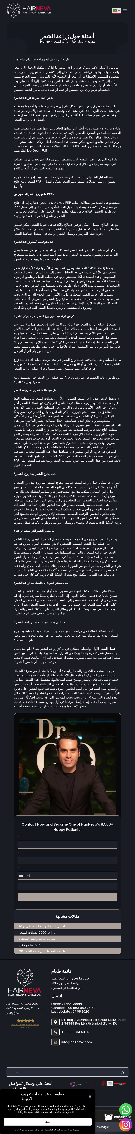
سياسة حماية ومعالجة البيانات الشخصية (62, 1129)
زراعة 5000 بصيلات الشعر (37, 932)
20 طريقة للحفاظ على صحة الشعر (42, 951)
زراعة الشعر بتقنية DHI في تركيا (70, 979)
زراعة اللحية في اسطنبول (66, 988)
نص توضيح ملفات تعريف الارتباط (29, 1129)
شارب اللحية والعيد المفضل (37, 938)
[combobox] (22, 875)
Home (45, 41)
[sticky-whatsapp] (125, 1109)
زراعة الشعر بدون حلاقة (65, 983)
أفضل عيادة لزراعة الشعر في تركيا (42, 926)
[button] (90, 1096)
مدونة (91, 41)
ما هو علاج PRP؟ (30, 945)
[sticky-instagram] (125, 1124)
